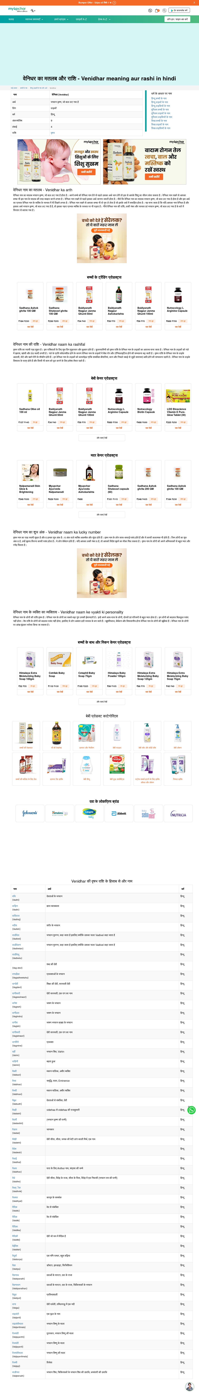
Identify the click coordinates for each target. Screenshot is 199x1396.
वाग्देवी (15, 983)
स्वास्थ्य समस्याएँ (32, 19)
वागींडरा (15, 1013)
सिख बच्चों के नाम (159, 120)
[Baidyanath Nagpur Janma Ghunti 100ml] (148, 294)
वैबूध (14, 1100)
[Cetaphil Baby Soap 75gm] (89, 659)
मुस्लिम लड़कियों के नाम (161, 117)
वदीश (14, 925)
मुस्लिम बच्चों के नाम (160, 109)
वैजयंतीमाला (17, 1352)
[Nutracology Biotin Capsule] (148, 395)
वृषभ (53, 132)
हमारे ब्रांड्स (59, 19)
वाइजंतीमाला (17, 1323)
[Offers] (150, 10)
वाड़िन (15, 906)
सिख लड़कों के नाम (159, 124)
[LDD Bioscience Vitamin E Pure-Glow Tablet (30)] (178, 395)
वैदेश (14, 1148)
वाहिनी (15, 1061)
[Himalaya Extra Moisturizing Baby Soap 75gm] (178, 659)
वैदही (14, 1110)
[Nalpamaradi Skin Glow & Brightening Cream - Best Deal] (30, 472)
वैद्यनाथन (16, 1284)
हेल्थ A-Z (103, 19)
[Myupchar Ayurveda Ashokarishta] (89, 472)
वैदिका (15, 1226)
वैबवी (14, 1071)
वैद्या (14, 1265)
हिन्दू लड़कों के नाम (159, 102)
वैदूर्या (14, 1255)
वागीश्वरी (16, 993)
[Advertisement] (99, 46)
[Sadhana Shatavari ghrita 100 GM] (60, 294)
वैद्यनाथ (15, 1275)
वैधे (13, 1178)
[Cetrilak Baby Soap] (60, 659)
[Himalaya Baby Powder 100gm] (119, 659)
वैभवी (14, 1090)
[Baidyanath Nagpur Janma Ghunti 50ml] (89, 294)
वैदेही (14, 1139)
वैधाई (14, 1158)
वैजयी (14, 1362)
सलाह (11, 19)
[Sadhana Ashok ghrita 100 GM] (30, 294)
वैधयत (15, 1197)
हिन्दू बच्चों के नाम (159, 98)
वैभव (14, 1080)
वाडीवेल (15, 935)
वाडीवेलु (15, 954)
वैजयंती (15, 1333)
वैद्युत (14, 1294)
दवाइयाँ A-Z (81, 19)
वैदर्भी (14, 1119)
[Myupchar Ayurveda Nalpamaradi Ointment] (59, 472)
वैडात (14, 1129)
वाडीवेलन (16, 945)
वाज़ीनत (15, 1372)
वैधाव (14, 1168)
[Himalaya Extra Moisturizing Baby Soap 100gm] (30, 659)
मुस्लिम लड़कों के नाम (160, 113)
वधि (14, 896)
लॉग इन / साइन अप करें (177, 19)
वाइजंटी (15, 1314)
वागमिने (15, 1042)
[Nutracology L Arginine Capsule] (178, 294)
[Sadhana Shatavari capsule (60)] (119, 472)
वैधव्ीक (16, 1187)
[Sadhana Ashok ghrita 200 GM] (148, 472)
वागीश (15, 1022)
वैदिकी (15, 1236)
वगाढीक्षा (16, 974)
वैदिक (14, 1207)
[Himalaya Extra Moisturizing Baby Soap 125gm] (148, 659)
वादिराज (15, 915)
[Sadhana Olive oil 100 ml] (30, 395)
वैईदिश (15, 1246)
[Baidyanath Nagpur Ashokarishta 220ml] (119, 294)
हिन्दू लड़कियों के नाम (160, 106)
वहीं (13, 1051)
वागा (14, 1304)
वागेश (14, 1003)
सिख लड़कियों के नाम (160, 128)
